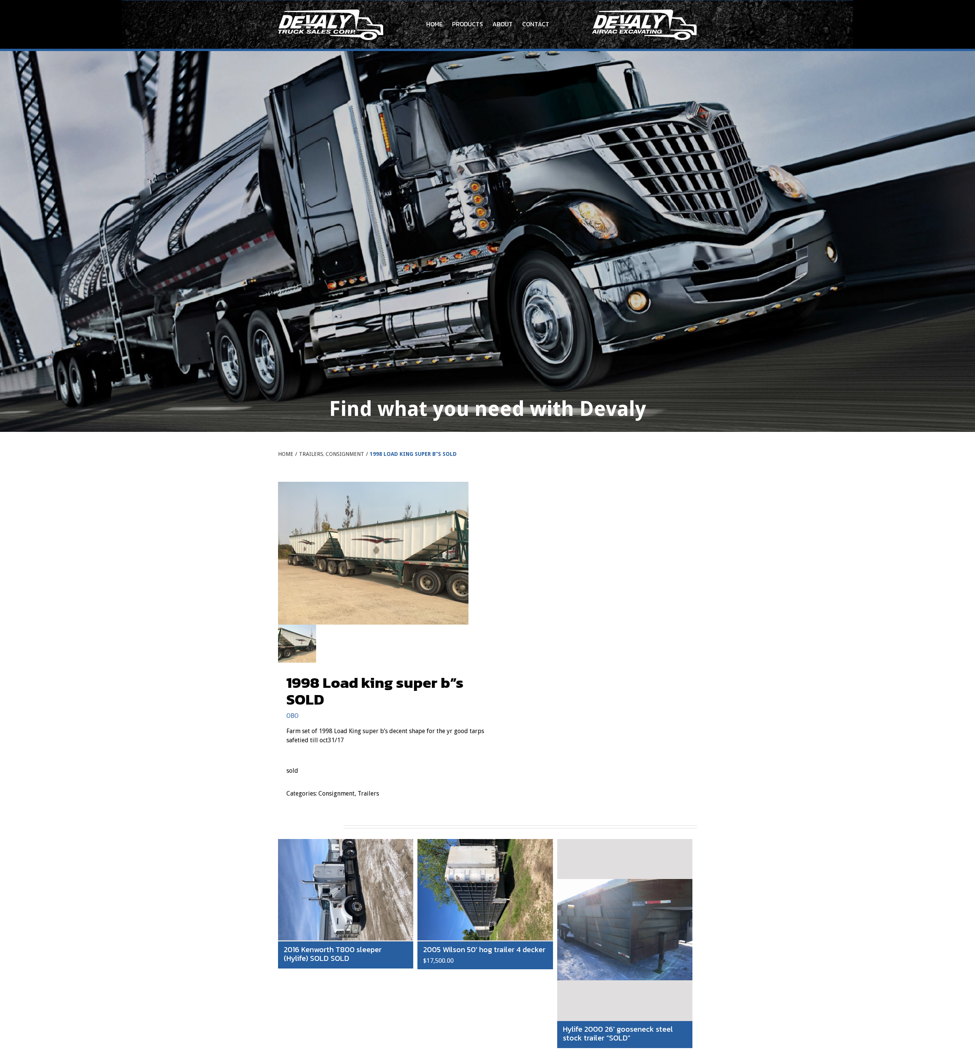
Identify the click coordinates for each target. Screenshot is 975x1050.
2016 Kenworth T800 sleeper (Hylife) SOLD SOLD (333, 954)
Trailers (368, 793)
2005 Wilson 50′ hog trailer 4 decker (484, 949)
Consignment (336, 793)
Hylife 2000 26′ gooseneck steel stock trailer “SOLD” (618, 1033)
